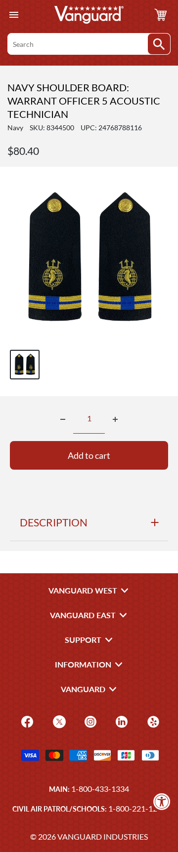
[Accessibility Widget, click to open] (162, 801)
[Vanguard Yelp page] (152, 721)
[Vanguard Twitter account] (58, 721)
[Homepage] (89, 15)
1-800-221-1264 (137, 808)
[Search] (159, 44)
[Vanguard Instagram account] (89, 721)
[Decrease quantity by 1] (62, 419)
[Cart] (160, 14)
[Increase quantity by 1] (115, 419)
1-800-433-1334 (100, 788)
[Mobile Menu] (13, 15)
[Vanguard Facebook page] (26, 721)
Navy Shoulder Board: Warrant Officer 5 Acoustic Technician (83, 100)
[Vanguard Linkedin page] (120, 721)
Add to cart (89, 455)
